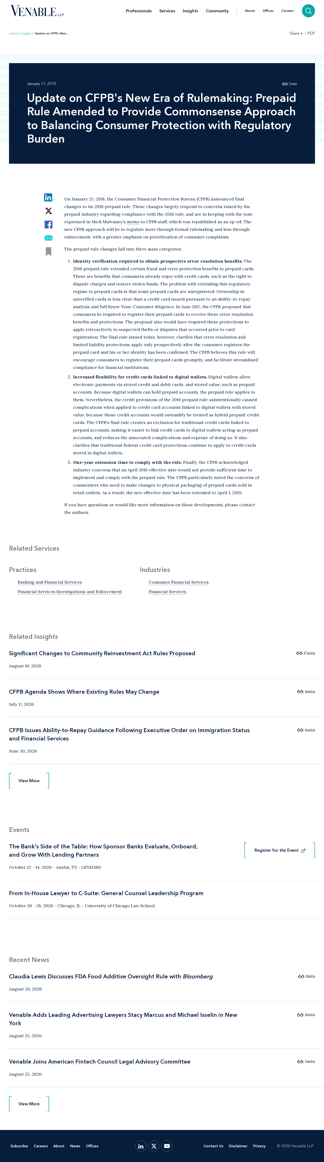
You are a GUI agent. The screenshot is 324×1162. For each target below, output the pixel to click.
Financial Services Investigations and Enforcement (70, 591)
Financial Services (167, 591)
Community (217, 11)
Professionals (139, 11)
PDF (311, 33)
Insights (190, 11)
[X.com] (153, 1146)
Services (167, 11)
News (75, 1146)
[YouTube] (166, 1146)
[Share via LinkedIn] (48, 197)
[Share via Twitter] (48, 211)
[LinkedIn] (140, 1146)
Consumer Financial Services (179, 582)
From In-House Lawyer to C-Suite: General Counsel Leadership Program (106, 893)
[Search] (308, 10)
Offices (268, 11)
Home (13, 33)
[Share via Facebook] (48, 224)
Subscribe (19, 1146)
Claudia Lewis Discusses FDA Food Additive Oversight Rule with (111, 976)
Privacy (259, 1146)
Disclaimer (238, 1146)
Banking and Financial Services (50, 582)
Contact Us (213, 1146)
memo (133, 221)
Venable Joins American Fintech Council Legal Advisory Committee (99, 1061)
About (250, 11)
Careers (287, 11)
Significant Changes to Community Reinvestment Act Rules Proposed (102, 653)
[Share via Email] (48, 238)
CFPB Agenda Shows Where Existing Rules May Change (84, 691)
